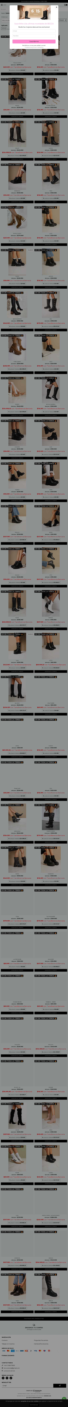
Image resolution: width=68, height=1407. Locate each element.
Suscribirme (34, 41)
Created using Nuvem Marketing (34, 47)
